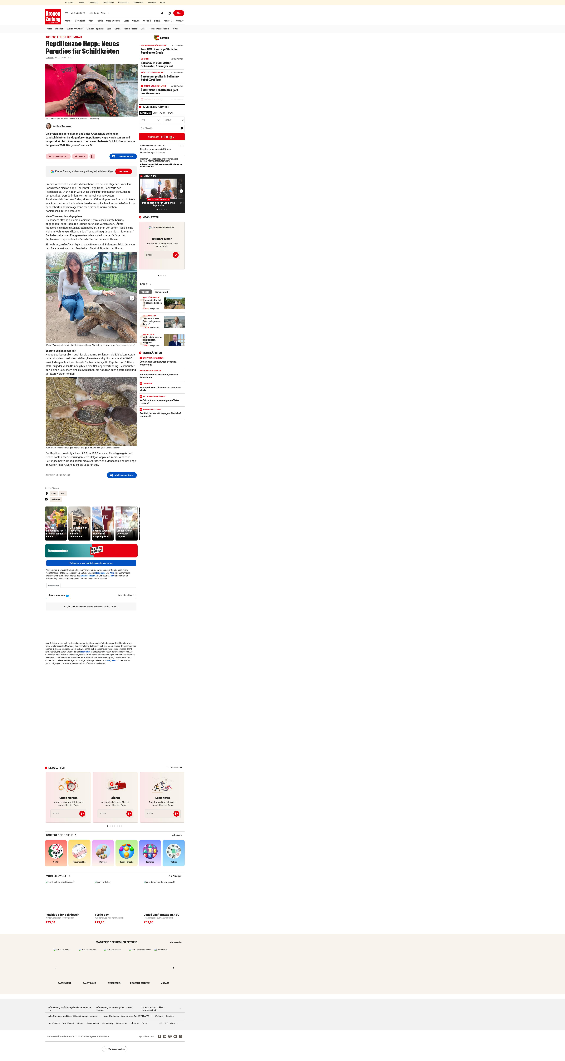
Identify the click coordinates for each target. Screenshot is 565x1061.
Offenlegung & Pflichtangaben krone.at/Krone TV (69, 1009)
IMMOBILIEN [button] (145, 113)
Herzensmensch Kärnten (159, 29)
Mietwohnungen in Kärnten (161, 153)
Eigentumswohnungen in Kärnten (161, 149)
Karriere (170, 1016)
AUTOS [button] (162, 113)
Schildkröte (55, 499)
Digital (157, 21)
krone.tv (179, 21)
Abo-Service (54, 1023)
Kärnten (50, 57)
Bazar (162, 3)
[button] (172, 21)
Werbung (159, 1016)
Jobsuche (152, 3)
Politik (100, 21)
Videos (143, 29)
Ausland (147, 21)
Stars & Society (113, 21)
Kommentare (122, 156)
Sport (126, 21)
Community (93, 3)
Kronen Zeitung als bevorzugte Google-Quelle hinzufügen (92, 171)
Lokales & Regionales (95, 29)
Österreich (80, 21)
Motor (167, 21)
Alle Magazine (176, 942)
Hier (112, 576)
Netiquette (100, 573)
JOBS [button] (155, 113)
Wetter (175, 29)
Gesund (135, 21)
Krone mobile (123, 3)
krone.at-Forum (87, 576)
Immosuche (138, 3)
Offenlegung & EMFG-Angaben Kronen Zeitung (114, 1009)
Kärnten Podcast (130, 29)
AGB (112, 573)
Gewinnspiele (108, 3)
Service (118, 29)
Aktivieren (124, 171)
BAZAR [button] (170, 113)
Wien (90, 21)
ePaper (81, 3)
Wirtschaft (59, 29)
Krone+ (68, 21)
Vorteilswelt (69, 3)
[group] (56, 523)
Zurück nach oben (115, 1049)
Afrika (53, 493)
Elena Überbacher (64, 126)
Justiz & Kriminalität (75, 29)
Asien (63, 493)
